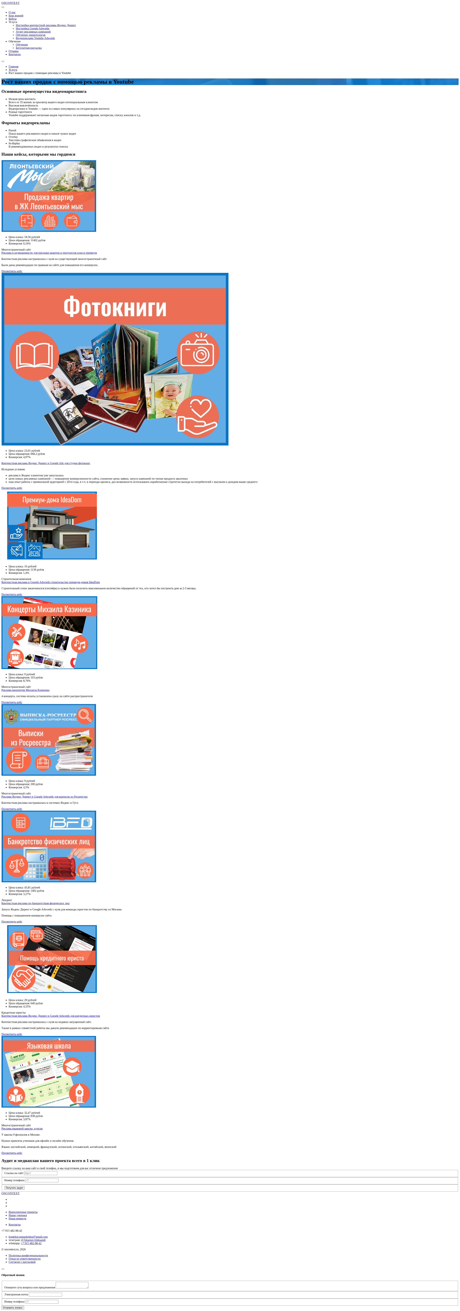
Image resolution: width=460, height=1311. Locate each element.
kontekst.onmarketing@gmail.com (28, 1236)
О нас (12, 12)
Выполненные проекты (23, 1212)
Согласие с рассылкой (22, 1261)
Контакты (15, 54)
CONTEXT (10, 2)
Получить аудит (14, 1187)
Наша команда (17, 1218)
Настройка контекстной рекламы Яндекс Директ (46, 25)
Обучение (22, 44)
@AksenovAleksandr (33, 1240)
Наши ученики (18, 1215)
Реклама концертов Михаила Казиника (25, 690)
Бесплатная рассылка (29, 47)
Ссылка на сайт (13, 1173)
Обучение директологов (30, 34)
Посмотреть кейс (11, 271)
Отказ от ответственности (25, 1258)
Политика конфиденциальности (28, 1255)
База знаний (16, 15)
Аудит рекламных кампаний (33, 31)
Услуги (13, 69)
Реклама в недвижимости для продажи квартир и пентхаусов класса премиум (49, 252)
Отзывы (14, 51)
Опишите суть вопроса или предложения (29, 1287)
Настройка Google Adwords (32, 28)
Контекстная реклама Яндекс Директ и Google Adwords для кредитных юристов (50, 1015)
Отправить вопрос (13, 1307)
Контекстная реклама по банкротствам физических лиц (35, 903)
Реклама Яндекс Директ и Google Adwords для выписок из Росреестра (44, 796)
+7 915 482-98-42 (31, 1243)
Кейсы (13, 18)
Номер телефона (14, 1180)
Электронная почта (16, 1294)
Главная (13, 66)
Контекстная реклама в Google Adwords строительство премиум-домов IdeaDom (50, 582)
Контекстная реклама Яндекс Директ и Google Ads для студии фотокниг (45, 463)
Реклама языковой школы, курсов (22, 1128)
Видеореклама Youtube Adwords (35, 38)
